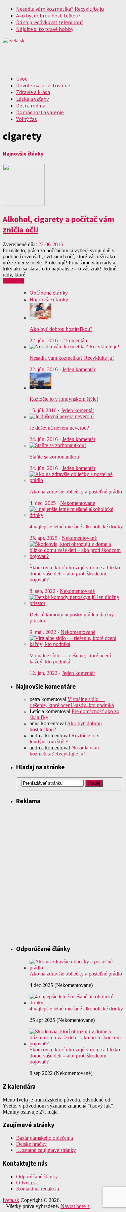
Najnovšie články (49, 299)
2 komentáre (75, 340)
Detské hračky (31, 1144)
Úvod (22, 78)
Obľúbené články (49, 292)
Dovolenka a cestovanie (43, 85)
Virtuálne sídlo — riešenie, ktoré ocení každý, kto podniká (72, 702)
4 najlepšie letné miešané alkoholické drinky (76, 526)
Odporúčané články (37, 1176)
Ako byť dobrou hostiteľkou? (48, 15)
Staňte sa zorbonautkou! (55, 457)
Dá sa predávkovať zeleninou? (49, 22)
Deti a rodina (30, 105)
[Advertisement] (63, 874)
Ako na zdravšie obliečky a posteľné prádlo (76, 491)
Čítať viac (13, 281)
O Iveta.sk (27, 1182)
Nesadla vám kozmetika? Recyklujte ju (60, 8)
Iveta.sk (11, 1200)
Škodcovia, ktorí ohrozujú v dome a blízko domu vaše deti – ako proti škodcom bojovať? (75, 573)
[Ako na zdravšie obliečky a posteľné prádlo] (76, 967)
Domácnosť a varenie (40, 112)
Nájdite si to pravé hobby (44, 29)
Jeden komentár (78, 369)
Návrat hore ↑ (75, 1206)
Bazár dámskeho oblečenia (44, 1138)
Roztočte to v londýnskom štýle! (64, 399)
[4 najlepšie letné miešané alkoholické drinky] (76, 1002)
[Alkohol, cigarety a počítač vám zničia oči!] (24, 204)
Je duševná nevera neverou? (59, 428)
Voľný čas (26, 119)
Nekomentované (77, 503)
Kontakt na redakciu (37, 1189)
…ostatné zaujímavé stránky (46, 1150)
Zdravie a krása (33, 92)
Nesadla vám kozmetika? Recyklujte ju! (72, 358)
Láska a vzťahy (32, 98)
